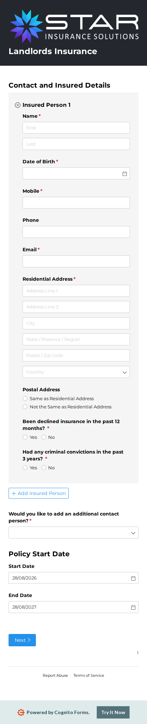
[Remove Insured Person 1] (18, 105)
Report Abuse (55, 675)
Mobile (44, 191)
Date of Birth (51, 161)
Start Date (22, 566)
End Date (20, 595)
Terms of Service (89, 675)
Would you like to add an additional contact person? (64, 517)
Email (42, 249)
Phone (31, 220)
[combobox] (76, 372)
